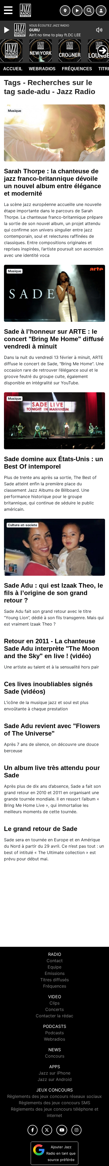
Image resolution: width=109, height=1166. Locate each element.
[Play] (7, 30)
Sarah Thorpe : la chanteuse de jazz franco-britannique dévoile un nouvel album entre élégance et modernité (52, 182)
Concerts (54, 1009)
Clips (54, 1003)
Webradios (42, 69)
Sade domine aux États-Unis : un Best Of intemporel (53, 462)
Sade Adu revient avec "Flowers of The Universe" (52, 729)
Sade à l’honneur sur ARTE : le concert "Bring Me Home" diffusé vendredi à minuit (54, 339)
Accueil (12, 69)
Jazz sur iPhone (54, 1073)
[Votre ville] (65, 10)
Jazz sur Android (55, 1079)
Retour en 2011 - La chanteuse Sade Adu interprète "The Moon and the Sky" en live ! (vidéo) (51, 648)
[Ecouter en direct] (77, 10)
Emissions (55, 973)
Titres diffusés (54, 979)
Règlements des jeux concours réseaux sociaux (54, 1096)
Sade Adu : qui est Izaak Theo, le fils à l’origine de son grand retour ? (53, 593)
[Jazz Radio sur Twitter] (47, 1130)
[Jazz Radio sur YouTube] (61, 1130)
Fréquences (77, 69)
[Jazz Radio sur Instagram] (76, 1130)
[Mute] (99, 30)
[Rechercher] (89, 10)
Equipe (54, 967)
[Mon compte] (101, 10)
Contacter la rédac (54, 1015)
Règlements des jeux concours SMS (54, 1102)
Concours (54, 1056)
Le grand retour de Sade (40, 828)
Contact (55, 960)
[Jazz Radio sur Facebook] (33, 1130)
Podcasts (54, 1032)
